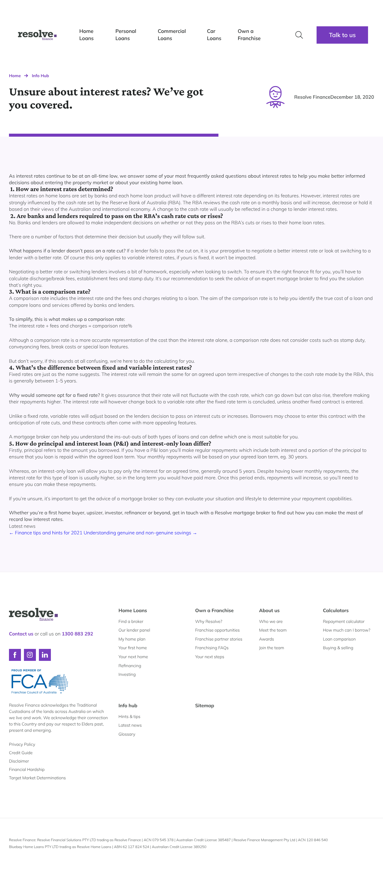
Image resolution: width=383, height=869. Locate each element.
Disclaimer (19, 761)
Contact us (21, 634)
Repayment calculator (343, 621)
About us (269, 610)
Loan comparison (339, 639)
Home (15, 75)
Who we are (271, 621)
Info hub (127, 705)
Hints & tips (129, 716)
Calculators (336, 610)
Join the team (271, 647)
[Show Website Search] (299, 35)
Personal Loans (125, 35)
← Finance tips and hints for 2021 (46, 533)
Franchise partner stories (218, 639)
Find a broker (130, 621)
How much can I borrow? (346, 630)
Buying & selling (338, 647)
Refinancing (129, 665)
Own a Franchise (249, 35)
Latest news (130, 725)
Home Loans (86, 35)
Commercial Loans (172, 35)
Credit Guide (21, 752)
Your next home (133, 656)
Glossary (126, 734)
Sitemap (204, 705)
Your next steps (209, 656)
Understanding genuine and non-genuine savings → (140, 533)
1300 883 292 (77, 634)
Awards (266, 639)
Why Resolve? (208, 621)
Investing (127, 674)
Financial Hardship (27, 769)
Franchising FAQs (212, 647)
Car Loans (214, 35)
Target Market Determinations (37, 777)
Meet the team (273, 630)
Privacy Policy (22, 744)
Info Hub (40, 75)
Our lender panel (134, 630)
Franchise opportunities (217, 630)
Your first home (132, 647)
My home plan (131, 639)
